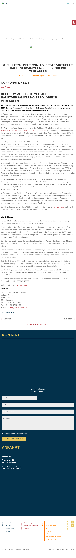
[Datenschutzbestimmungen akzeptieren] (28, 433)
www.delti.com (58, 207)
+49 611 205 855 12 (38, 392)
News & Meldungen (31, 526)
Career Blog (10, 39)
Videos (26, 528)
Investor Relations (52, 523)
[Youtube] (72, 522)
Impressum (70, 549)
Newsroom (10, 528)
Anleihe (48, 531)
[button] (68, 3)
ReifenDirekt (6, 130)
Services (9, 526)
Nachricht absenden (14, 438)
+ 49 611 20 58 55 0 (13, 466)
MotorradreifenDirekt (20, 130)
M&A (47, 534)
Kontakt (51, 549)
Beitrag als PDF (8, 312)
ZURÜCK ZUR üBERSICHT (38, 325)
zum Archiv (5, 87)
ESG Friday (28, 523)
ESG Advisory (51, 526)
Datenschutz (60, 549)
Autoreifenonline (39, 130)
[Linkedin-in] (72, 525)
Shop (8, 531)
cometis (9, 523)
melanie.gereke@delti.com (16, 307)
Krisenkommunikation (53, 537)
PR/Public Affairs (51, 539)
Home (3, 39)
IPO (47, 528)
